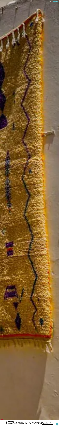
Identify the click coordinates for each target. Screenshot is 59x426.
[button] (57, 424)
